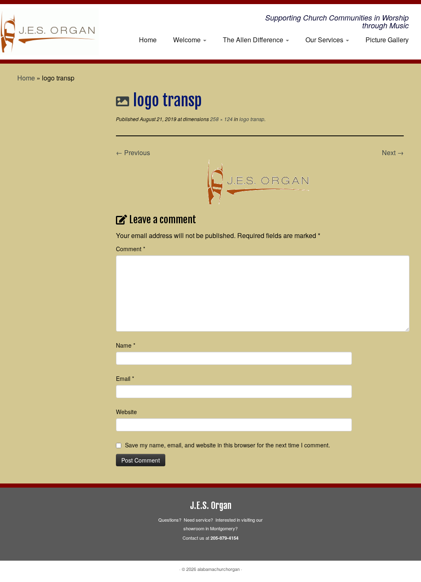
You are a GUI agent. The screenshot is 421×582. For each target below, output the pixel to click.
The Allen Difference (254, 39)
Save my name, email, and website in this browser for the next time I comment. (227, 445)
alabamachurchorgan (218, 569)
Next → (393, 152)
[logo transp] (260, 181)
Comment (130, 249)
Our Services (325, 39)
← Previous (133, 152)
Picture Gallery (387, 39)
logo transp (251, 118)
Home (148, 39)
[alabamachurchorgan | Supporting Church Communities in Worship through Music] (49, 31)
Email (125, 378)
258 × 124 (221, 118)
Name (125, 345)
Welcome (187, 39)
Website (126, 412)
